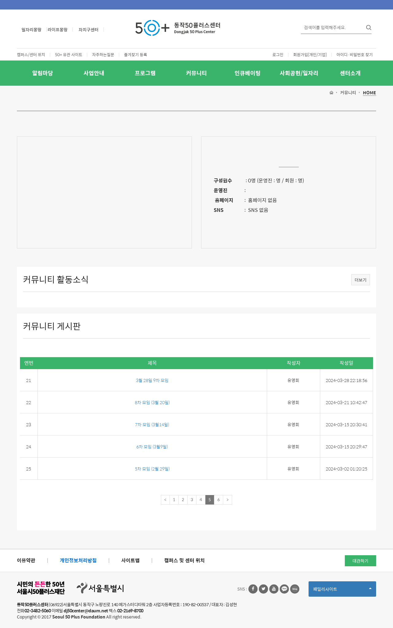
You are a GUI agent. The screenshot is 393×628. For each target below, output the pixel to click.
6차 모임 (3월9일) (152, 446)
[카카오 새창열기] (284, 589)
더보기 (361, 279)
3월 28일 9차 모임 (152, 380)
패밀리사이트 (335, 591)
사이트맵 (130, 560)
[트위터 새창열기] (263, 589)
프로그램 (145, 73)
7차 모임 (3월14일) (152, 424)
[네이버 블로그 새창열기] (294, 589)
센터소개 (350, 73)
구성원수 (223, 180)
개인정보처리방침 (78, 560)
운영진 (221, 190)
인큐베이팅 (248, 73)
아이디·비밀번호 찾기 (355, 54)
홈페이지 (223, 200)
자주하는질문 (103, 54)
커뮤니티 (196, 73)
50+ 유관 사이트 (68, 54)
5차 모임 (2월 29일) (152, 469)
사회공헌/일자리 (299, 73)
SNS (219, 210)
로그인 (277, 54)
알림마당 (42, 73)
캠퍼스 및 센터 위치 (184, 560)
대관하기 (360, 560)
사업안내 (94, 73)
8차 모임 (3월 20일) (152, 402)
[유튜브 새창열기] (273, 589)
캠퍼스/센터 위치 (31, 54)
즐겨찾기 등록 (135, 54)
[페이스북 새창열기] (253, 589)
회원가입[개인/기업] (310, 54)
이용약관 (26, 560)
